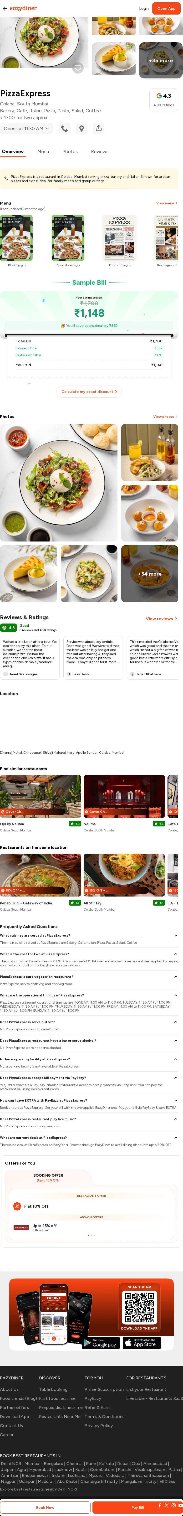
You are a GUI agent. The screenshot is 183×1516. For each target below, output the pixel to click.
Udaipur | (28, 1481)
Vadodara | (116, 1475)
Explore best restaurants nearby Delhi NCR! (38, 1489)
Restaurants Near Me (60, 1416)
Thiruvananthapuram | (149, 1475)
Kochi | (82, 1469)
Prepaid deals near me (61, 1407)
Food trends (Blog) (18, 1398)
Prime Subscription (104, 1389)
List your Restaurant (146, 1389)
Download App (14, 1416)
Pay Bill (138, 1507)
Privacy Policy (99, 1425)
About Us (9, 1389)
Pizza (49, 110)
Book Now (45, 1507)
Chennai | (75, 1463)
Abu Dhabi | (68, 1481)
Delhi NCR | (12, 1463)
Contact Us (11, 1425)
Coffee (93, 110)
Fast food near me (57, 1398)
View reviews (159, 618)
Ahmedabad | (156, 1463)
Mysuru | (97, 1475)
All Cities (167, 1481)
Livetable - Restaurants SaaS (154, 1398)
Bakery (7, 110)
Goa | (137, 1463)
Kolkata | (107, 1463)
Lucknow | (64, 1469)
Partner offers (14, 1407)
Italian (35, 110)
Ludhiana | (78, 1475)
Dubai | (124, 1463)
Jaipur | (8, 1469)
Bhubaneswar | (36, 1475)
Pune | (92, 1463)
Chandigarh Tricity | (100, 1481)
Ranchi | (126, 1469)
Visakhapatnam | (151, 1469)
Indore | (59, 1475)
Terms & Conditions (104, 1416)
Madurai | (47, 1481)
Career (7, 1434)
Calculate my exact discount (87, 391)
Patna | (175, 1469)
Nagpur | (9, 1481)
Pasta (63, 110)
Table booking (53, 1389)
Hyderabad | (41, 1469)
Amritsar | (11, 1475)
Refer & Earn (97, 1407)
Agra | (22, 1469)
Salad (77, 110)
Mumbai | (34, 1463)
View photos (163, 417)
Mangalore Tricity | (140, 1481)
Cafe (22, 110)
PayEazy (93, 1398)
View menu (165, 203)
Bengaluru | (54, 1463)
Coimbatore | (103, 1469)
